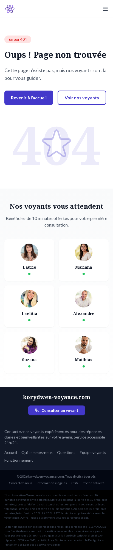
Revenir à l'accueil (29, 97)
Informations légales (52, 483)
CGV (74, 483)
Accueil (10, 452)
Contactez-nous (20, 483)
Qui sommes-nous (37, 452)
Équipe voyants (93, 452)
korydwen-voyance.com (56, 397)
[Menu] (105, 9)
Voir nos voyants (82, 97)
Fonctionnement (18, 460)
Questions (66, 452)
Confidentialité (93, 483)
